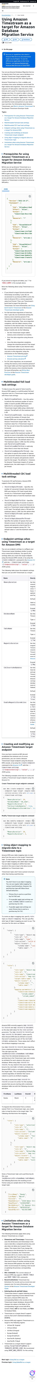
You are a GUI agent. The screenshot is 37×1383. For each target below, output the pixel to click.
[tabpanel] (18, 234)
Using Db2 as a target (17, 1359)
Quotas (6, 1286)
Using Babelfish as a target (21, 1362)
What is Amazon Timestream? (23, 106)
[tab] (6, 189)
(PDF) (28, 65)
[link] (21, 15)
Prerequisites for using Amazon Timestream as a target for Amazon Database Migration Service (19, 118)
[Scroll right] (33, 5)
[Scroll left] (21, 5)
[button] (7, 49)
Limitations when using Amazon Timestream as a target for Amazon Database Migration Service (19, 144)
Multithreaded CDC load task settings (17, 125)
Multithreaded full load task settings (16, 123)
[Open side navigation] (2, 10)
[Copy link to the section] (2, 154)
